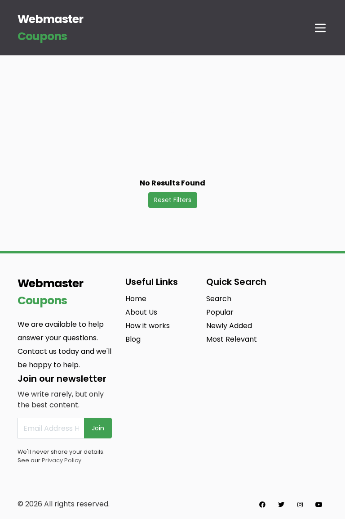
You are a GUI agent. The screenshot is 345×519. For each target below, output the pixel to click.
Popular (220, 312)
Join (98, 428)
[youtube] (319, 504)
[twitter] (281, 504)
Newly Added (229, 325)
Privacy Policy (61, 460)
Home (135, 298)
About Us (141, 312)
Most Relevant (231, 339)
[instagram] (300, 504)
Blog (133, 339)
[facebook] (262, 504)
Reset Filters (172, 199)
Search (218, 298)
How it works (147, 325)
